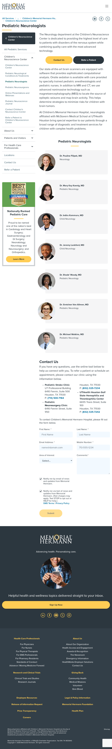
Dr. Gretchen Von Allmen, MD (74, 304)
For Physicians (27, 644)
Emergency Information (77, 658)
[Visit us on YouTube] (56, 615)
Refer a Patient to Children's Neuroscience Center (17, 120)
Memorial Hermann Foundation (77, 704)
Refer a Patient (88, 60)
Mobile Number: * (85, 442)
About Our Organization (77, 644)
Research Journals (27, 682)
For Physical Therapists (27, 651)
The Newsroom (77, 655)
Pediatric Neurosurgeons (17, 87)
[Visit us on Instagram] (69, 615)
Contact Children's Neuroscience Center (15, 110)
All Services (8, 18)
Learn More (18, 259)
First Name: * (45, 429)
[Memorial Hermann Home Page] (13, 6)
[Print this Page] (94, 19)
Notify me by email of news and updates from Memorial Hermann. (56, 481)
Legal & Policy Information (77, 697)
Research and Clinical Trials (26, 672)
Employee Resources (27, 697)
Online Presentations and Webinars (17, 94)
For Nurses (27, 648)
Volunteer (77, 685)
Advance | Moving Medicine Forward (26, 665)
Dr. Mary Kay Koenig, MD (72, 185)
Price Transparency (26, 711)
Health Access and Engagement (77, 648)
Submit (50, 513)
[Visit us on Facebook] (49, 615)
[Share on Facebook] (101, 19)
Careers (27, 717)
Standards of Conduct (27, 662)
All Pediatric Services (15, 49)
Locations (9, 155)
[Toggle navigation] (107, 6)
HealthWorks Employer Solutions (77, 662)
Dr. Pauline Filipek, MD (71, 156)
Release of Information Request (26, 704)
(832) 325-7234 (91, 388)
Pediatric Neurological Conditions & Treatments (17, 74)
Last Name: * (83, 429)
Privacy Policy (62, 503)
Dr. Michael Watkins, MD (72, 334)
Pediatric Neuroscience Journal (16, 102)
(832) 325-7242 (91, 411)
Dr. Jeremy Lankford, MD (72, 245)
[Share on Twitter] (108, 19)
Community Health (77, 678)
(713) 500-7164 (56, 397)
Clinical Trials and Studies (27, 678)
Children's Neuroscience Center (21, 21)
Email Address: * (47, 442)
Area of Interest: (47, 455)
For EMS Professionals (26, 655)
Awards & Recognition (77, 651)
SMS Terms (48, 503)
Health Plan (77, 711)
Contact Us (59, 60)
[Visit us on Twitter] (62, 615)
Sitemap (107, 729)
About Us (77, 638)
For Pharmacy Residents (26, 658)
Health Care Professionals (27, 638)
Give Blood (77, 689)
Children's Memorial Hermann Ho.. (39, 18)
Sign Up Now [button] (56, 605)
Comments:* (82, 455)
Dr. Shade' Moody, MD (70, 275)
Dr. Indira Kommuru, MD (71, 215)
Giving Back (77, 672)
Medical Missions (77, 682)
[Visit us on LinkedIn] (43, 615)
